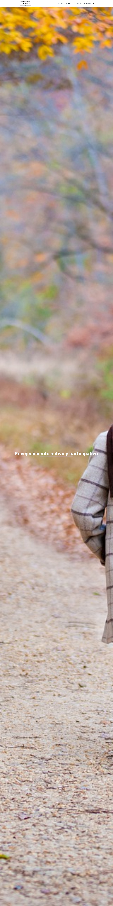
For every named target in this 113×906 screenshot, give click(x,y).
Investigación (69, 3)
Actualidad (60, 3)
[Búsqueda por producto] (93, 3)
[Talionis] (25, 3)
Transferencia (78, 3)
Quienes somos (87, 3)
